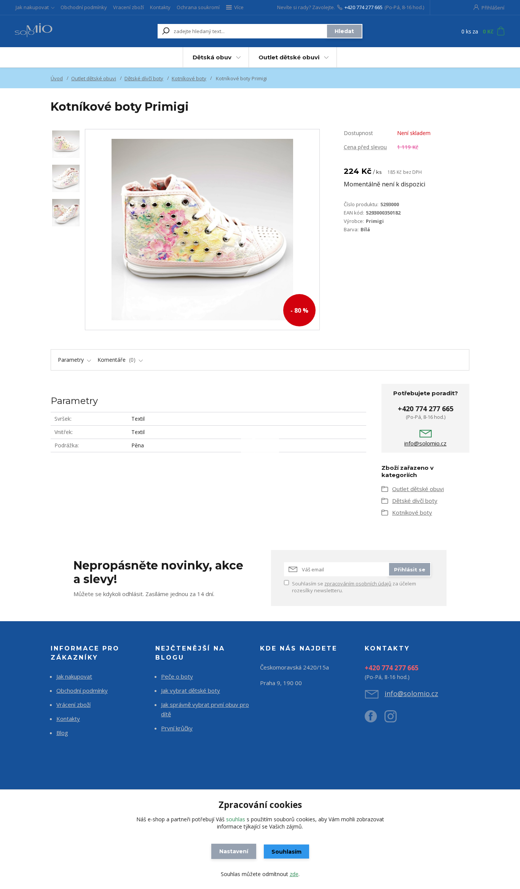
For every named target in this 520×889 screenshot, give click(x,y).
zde (294, 874)
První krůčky (177, 728)
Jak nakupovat (32, 7)
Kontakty (160, 7)
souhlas (235, 819)
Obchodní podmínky (84, 7)
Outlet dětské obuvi (288, 57)
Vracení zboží (128, 7)
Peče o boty (177, 676)
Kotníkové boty (189, 78)
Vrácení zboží (73, 704)
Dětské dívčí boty (143, 78)
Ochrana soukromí (198, 7)
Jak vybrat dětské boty (190, 690)
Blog (62, 732)
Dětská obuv (212, 57)
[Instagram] (394, 719)
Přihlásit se (409, 569)
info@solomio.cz (425, 443)
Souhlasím (286, 851)
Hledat (344, 31)
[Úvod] (59, 31)
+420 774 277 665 (364, 7)
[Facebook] (374, 719)
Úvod (57, 78)
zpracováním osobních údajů (357, 583)
